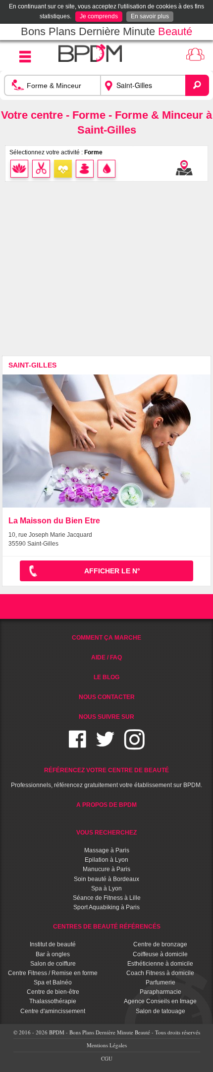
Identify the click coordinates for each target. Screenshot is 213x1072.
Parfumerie (160, 982)
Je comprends (99, 16)
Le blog (106, 677)
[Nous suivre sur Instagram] (134, 745)
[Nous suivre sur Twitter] (105, 745)
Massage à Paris (106, 850)
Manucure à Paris (106, 869)
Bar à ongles (53, 954)
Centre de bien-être (53, 991)
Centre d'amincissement (52, 1011)
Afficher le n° (112, 571)
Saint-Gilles (32, 365)
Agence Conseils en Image (160, 1001)
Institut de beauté (53, 944)
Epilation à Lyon (106, 859)
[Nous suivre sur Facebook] (77, 745)
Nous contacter (107, 697)
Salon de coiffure (53, 963)
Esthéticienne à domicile (160, 963)
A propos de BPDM (106, 804)
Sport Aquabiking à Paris (106, 907)
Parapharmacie (160, 991)
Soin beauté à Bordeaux (106, 879)
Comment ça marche (106, 637)
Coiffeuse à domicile (160, 954)
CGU (106, 1058)
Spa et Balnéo (53, 982)
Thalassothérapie (52, 1001)
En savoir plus (150, 16)
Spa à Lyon (106, 888)
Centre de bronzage (160, 944)
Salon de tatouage (160, 1011)
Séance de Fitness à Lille (107, 897)
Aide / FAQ (106, 657)
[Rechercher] (197, 85)
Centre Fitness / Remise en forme (53, 973)
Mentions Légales (107, 1045)
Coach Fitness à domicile (160, 973)
